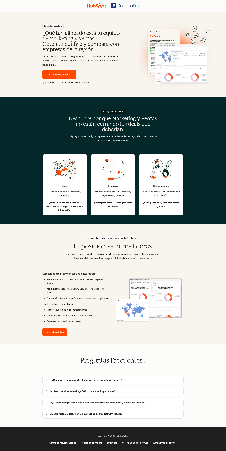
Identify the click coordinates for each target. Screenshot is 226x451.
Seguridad (112, 443)
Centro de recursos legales (62, 443)
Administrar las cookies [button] (165, 443)
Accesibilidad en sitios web (135, 443)
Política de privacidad (91, 443)
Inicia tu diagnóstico (59, 74)
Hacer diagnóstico (55, 332)
